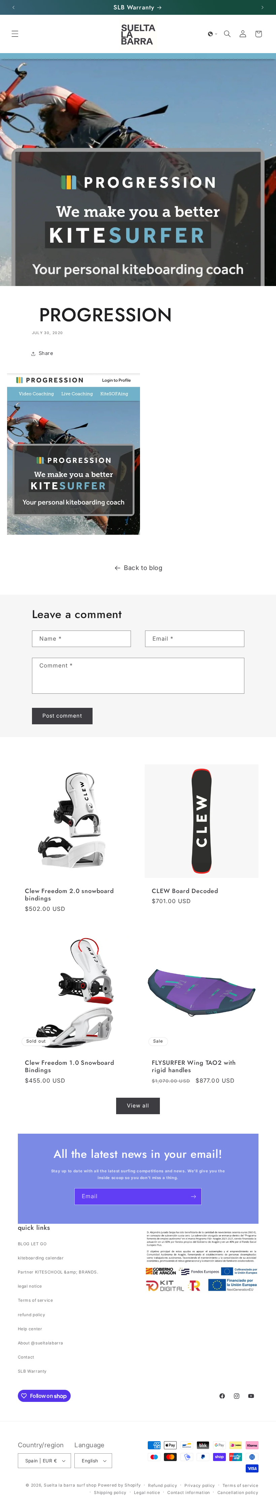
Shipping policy (110, 1492)
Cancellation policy (237, 1492)
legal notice (30, 1286)
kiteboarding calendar (41, 1257)
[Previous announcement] (13, 7)
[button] (15, 34)
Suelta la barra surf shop (70, 1485)
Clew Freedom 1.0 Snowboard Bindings (69, 1066)
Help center (30, 1328)
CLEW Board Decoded (185, 891)
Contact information (188, 1492)
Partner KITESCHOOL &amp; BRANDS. (58, 1272)
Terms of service (35, 1300)
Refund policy (162, 1485)
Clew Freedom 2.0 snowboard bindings (69, 894)
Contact (26, 1357)
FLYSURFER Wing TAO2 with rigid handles (194, 1066)
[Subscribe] (193, 1196)
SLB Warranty (32, 1371)
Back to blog (143, 568)
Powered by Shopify (119, 1485)
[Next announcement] (262, 7)
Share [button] (46, 353)
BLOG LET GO (32, 1243)
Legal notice (147, 1492)
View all (138, 1105)
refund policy (31, 1314)
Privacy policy (199, 1485)
